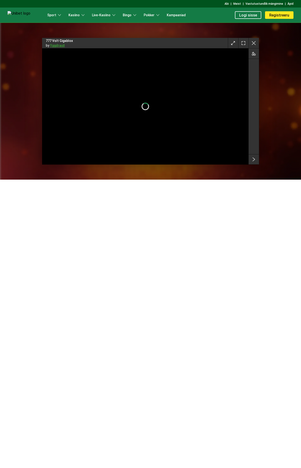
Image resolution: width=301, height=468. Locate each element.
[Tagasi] (254, 43)
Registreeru (279, 15)
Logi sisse (248, 15)
